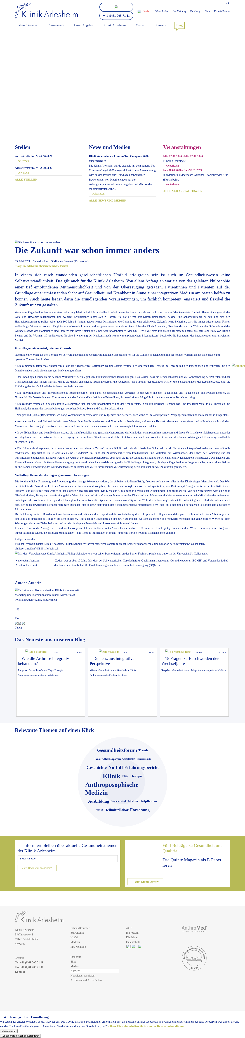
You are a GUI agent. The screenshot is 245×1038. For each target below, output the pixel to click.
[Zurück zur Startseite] (46, 11)
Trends (26, 265)
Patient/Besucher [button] (28, 25)
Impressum (132, 932)
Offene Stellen (161, 11)
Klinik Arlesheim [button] (114, 25)
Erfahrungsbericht (141, 767)
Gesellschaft (61, 265)
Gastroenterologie (118, 801)
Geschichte (96, 767)
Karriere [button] (160, 25)
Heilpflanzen (53, 675)
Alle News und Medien (107, 200)
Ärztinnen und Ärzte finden (86, 980)
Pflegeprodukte (144, 759)
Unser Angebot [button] (83, 25)
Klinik (133, 670)
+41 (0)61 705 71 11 (116, 15)
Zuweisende (77, 932)
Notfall (146, 11)
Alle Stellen (26, 179)
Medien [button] (140, 25)
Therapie (59, 670)
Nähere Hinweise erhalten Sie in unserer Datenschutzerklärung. (146, 1026)
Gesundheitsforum (38, 670)
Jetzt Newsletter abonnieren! (37, 868)
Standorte (75, 956)
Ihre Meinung (179, 11)
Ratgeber (22, 670)
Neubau (99, 810)
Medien (74, 966)
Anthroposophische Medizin (32, 675)
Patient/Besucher (79, 928)
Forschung (195, 11)
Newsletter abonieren (82, 975)
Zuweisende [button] (56, 25)
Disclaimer (132, 937)
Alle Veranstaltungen (182, 191)
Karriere (75, 970)
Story (18, 265)
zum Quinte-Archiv (146, 881)
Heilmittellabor (116, 810)
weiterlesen (98, 193)
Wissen (93, 670)
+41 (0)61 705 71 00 (31, 967)
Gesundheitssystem (42, 265)
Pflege (51, 670)
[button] (238, 365)
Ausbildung (98, 801)
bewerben (23, 160)
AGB (129, 928)
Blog (179, 25)
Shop (207, 11)
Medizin (122, 675)
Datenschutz (133, 942)
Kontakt (20, 971)
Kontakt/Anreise (222, 11)
